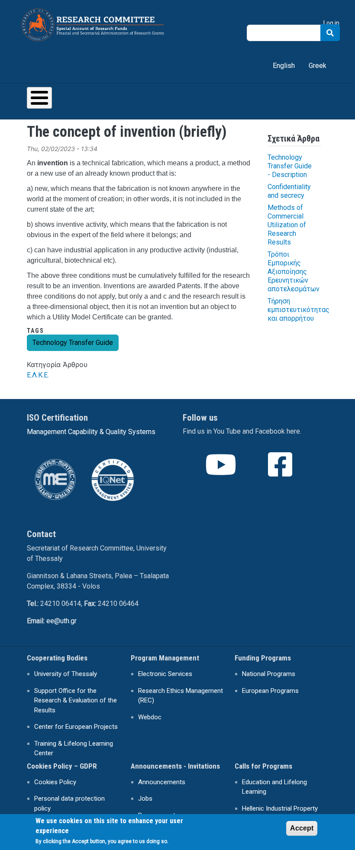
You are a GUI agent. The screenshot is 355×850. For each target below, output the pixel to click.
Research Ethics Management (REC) (180, 696)
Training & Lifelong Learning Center (73, 748)
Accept (301, 828)
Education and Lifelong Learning (274, 787)
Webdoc (149, 717)
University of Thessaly (65, 674)
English (284, 65)
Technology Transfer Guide (72, 342)
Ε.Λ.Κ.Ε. (38, 375)
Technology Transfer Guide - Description (290, 166)
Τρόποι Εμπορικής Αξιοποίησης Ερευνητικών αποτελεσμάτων (294, 271)
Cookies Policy (55, 782)
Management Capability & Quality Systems (91, 432)
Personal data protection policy (69, 803)
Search (330, 32)
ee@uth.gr (61, 621)
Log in (331, 22)
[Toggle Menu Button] (39, 98)
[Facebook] (281, 472)
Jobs (145, 798)
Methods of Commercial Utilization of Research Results (287, 224)
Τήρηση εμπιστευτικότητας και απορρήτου (298, 309)
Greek (317, 65)
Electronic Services (165, 674)
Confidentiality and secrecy (289, 191)
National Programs (268, 674)
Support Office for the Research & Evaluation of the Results (75, 700)
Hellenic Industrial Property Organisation (280, 813)
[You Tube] (221, 472)
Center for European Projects (76, 727)
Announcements (161, 782)
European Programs (270, 691)
